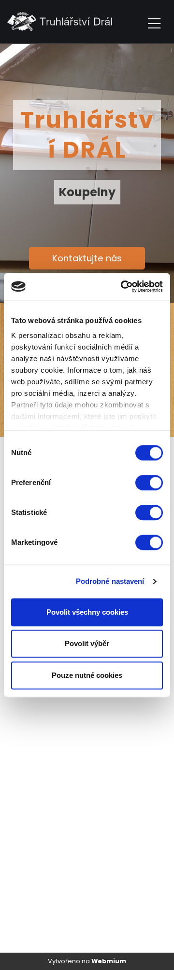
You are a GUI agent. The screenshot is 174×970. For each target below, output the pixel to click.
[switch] (149, 482)
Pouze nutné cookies (87, 675)
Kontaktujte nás (87, 258)
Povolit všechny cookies (87, 612)
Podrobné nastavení (110, 581)
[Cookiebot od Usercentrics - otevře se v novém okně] (123, 286)
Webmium (108, 961)
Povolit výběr (87, 643)
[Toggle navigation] (154, 22)
